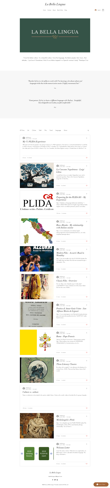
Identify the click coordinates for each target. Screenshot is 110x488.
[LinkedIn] (57, 480)
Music (65, 130)
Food (51, 130)
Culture (34, 130)
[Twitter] (55, 480)
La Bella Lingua (55, 4)
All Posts (22, 130)
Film (46, 130)
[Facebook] (53, 480)
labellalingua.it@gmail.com (55, 476)
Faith (40, 130)
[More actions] (87, 138)
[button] (103, 10)
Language (58, 130)
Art (28, 130)
